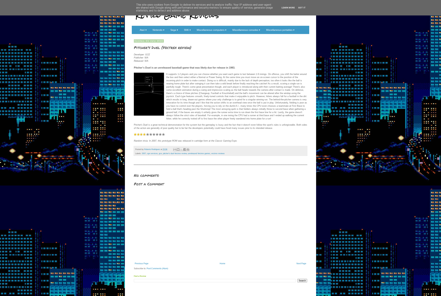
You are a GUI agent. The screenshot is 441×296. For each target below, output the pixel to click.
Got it (302, 8)
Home (222, 263)
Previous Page (141, 263)
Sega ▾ (174, 30)
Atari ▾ (143, 30)
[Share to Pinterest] (188, 149)
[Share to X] (181, 149)
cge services (152, 153)
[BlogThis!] (178, 149)
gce (160, 153)
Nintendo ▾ (158, 30)
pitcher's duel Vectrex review (175, 153)
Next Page (301, 263)
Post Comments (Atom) (157, 268)
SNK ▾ (187, 30)
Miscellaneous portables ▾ (280, 30)
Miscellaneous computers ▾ (211, 30)
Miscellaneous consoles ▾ (246, 30)
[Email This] (175, 149)
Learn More (288, 8)
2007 (144, 153)
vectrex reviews (218, 153)
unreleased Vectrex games (199, 153)
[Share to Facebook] (184, 149)
